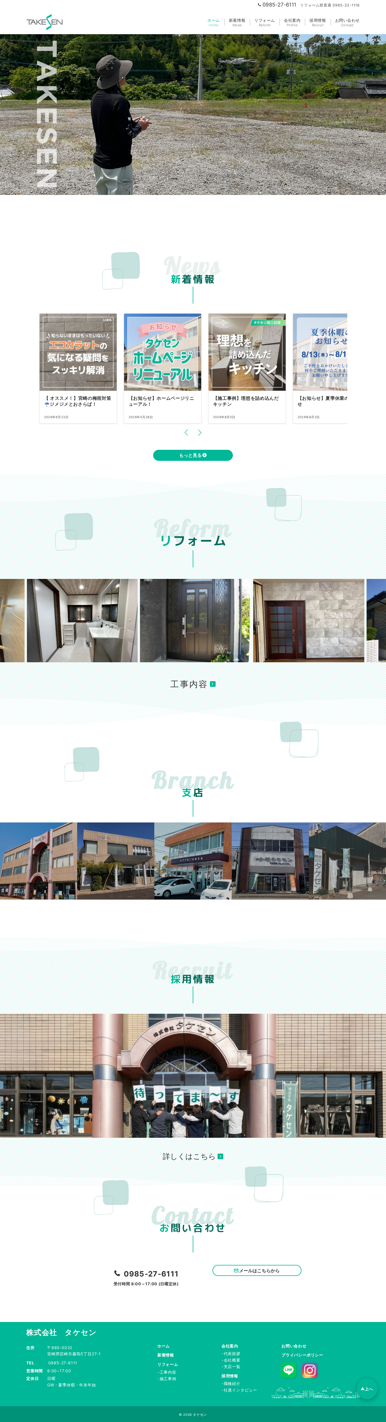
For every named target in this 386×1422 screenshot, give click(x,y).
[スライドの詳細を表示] (91, 620)
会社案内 (230, 1345)
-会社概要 (231, 1360)
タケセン (200, 1415)
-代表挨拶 (231, 1353)
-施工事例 (166, 1378)
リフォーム (167, 1364)
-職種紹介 (231, 1383)
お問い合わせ (294, 1345)
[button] (186, 432)
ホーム (163, 1345)
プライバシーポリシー (302, 1354)
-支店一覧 (231, 1366)
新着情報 (165, 1354)
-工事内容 (166, 1372)
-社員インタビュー (239, 1390)
